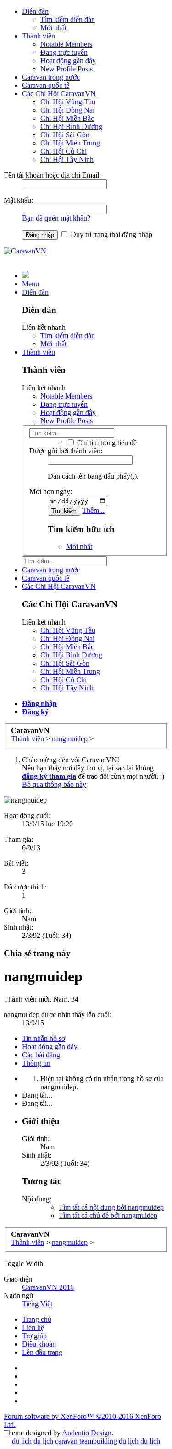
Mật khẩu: (18, 200)
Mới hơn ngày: (50, 492)
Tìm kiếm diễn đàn (67, 19)
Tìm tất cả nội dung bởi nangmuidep (111, 1207)
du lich (22, 1441)
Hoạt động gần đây (68, 61)
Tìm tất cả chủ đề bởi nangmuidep (108, 1215)
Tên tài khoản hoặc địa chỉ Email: (52, 175)
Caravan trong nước (51, 77)
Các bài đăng (41, 1055)
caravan (66, 1441)
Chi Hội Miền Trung (70, 143)
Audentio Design (86, 1433)
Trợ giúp (34, 1336)
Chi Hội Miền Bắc (67, 118)
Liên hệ (33, 1327)
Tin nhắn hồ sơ (43, 1038)
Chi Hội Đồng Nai (67, 110)
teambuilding (98, 1441)
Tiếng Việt (37, 1304)
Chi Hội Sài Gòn (64, 135)
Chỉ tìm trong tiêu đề (106, 443)
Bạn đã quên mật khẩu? (56, 218)
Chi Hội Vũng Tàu (67, 102)
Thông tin (36, 1063)
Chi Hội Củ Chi (63, 151)
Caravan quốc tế (45, 85)
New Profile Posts (66, 69)
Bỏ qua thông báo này (54, 784)
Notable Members (66, 44)
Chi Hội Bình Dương (71, 126)
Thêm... (93, 510)
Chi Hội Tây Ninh (67, 159)
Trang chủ (36, 1319)
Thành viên (38, 36)
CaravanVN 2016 (48, 1287)
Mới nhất (53, 28)
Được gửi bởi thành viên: (65, 451)
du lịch (43, 1441)
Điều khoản (39, 1344)
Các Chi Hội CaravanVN (59, 93)
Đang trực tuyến (64, 52)
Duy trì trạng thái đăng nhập (110, 234)
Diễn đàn (35, 11)
